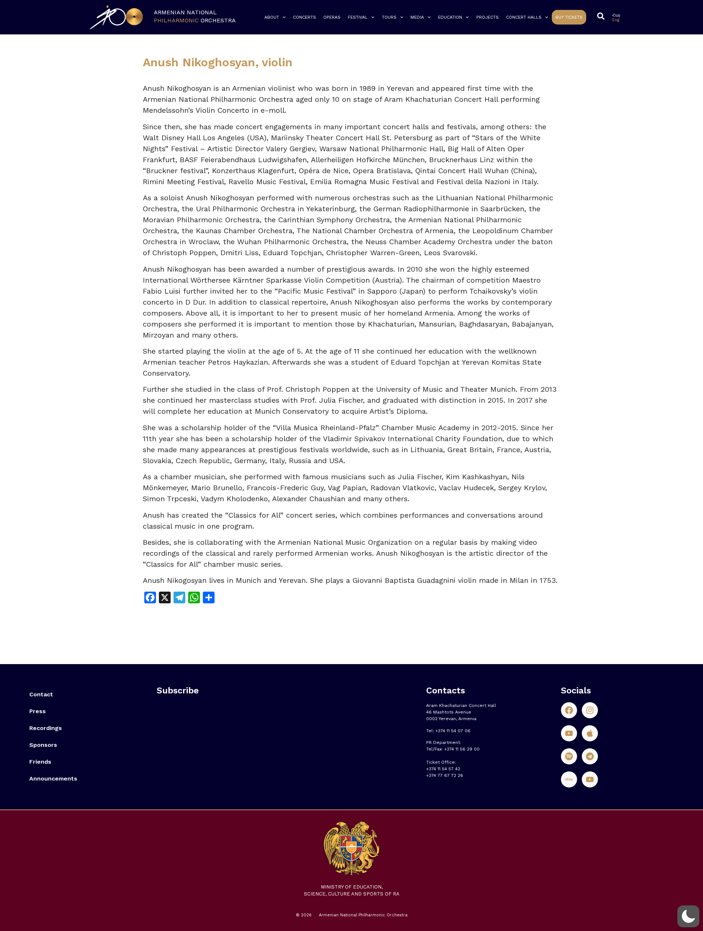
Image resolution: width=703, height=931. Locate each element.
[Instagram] (590, 710)
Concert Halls (524, 17)
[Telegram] (590, 756)
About (271, 17)
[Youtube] (569, 733)
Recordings (45, 728)
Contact (41, 694)
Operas (332, 17)
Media (417, 17)
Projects (487, 17)
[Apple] (590, 733)
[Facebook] (569, 710)
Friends (40, 761)
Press (37, 711)
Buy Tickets (569, 17)
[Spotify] (569, 756)
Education (450, 17)
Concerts (304, 17)
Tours (389, 17)
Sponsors (43, 744)
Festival (358, 17)
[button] (688, 916)
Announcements (53, 778)
